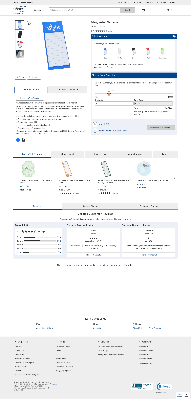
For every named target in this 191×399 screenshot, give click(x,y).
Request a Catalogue (64, 366)
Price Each (138, 100)
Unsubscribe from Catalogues (27, 374)
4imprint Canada (146, 350)
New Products (152, 2)
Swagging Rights (63, 370)
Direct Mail (137, 328)
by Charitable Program (110, 354)
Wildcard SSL (161, 393)
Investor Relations (22, 358)
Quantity (99, 100)
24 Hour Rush (124, 2)
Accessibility (19, 350)
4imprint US (144, 346)
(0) (169, 10)
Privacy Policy (20, 366)
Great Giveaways (155, 328)
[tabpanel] (95, 240)
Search (127, 10)
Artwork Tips (102, 350)
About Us (18, 346)
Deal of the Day (145, 364)
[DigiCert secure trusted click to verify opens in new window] (165, 387)
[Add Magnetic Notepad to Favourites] (29, 22)
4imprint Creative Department (109, 346)
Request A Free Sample (29, 98)
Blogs (58, 350)
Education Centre (63, 346)
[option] (105, 53)
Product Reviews (63, 362)
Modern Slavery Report (24, 362)
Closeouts (173, 2)
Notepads (97, 328)
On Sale (163, 2)
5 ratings (76, 193)
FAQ (57, 354)
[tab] (31, 89)
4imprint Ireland (145, 358)
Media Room (61, 358)
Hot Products (137, 2)
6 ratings (109, 31)
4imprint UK (144, 354)
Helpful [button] (88, 255)
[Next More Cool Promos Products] (175, 178)
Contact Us (19, 354)
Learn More (126, 219)
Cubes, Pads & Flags (44, 328)
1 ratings (115, 193)
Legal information (51, 384)
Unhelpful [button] (97, 255)
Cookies (18, 370)
